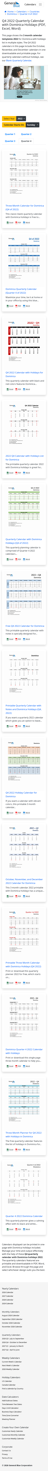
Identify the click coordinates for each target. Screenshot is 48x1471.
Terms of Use (7, 1458)
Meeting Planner (8, 1419)
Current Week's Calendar (12, 1362)
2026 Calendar (7, 1292)
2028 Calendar (7, 1300)
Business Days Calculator (12, 1412)
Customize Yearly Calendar (12, 1431)
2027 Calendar (7, 1296)
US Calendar (7, 1381)
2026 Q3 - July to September (13, 1338)
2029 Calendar (7, 1303)
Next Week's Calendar (10, 1365)
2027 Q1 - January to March (12, 1346)
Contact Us (6, 1450)
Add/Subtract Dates (10, 1400)
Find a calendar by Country (12, 1388)
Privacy (5, 1454)
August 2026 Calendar (10, 1315)
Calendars (30, 4)
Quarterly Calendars (11, 1335)
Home (10, 11)
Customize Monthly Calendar (13, 1435)
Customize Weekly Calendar (13, 1438)
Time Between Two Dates (12, 1404)
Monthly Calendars (10, 1311)
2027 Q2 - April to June (10, 1350)
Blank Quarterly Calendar (18, 60)
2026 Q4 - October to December (14, 1342)
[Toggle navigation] (40, 4)
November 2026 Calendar (12, 1326)
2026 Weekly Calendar (10, 1369)
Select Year (9, 118)
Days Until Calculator (10, 1408)
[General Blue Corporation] (12, 4)
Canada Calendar (8, 1385)
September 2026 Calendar (12, 1319)
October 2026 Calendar (11, 1323)
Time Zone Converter (10, 1415)
